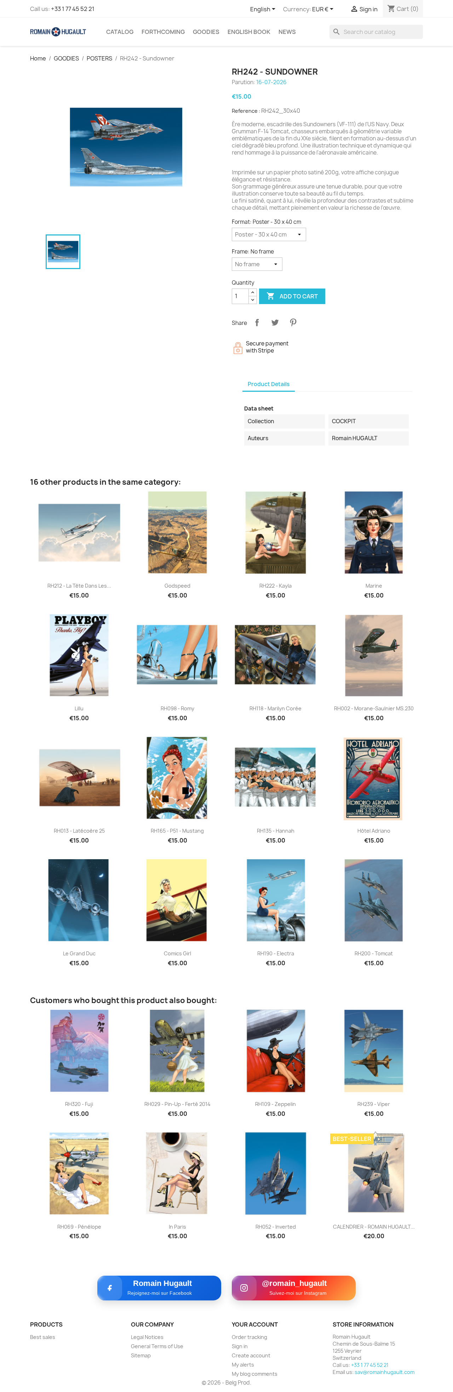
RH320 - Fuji (79, 1104)
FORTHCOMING (163, 32)
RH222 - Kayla (275, 585)
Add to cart (292, 296)
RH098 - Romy (177, 708)
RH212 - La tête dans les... (79, 585)
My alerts (243, 1364)
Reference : (246, 110)
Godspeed (177, 585)
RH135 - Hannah (275, 830)
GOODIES (206, 32)
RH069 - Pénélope (79, 1226)
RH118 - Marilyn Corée (276, 708)
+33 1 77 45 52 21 (72, 9)
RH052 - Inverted (276, 1226)
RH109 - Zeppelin (275, 1104)
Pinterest (293, 322)
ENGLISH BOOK (249, 32)
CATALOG (119, 32)
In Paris (177, 1226)
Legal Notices (147, 1337)
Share (257, 322)
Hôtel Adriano (373, 830)
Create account (251, 1355)
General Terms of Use (157, 1346)
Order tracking (249, 1337)
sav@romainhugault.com (384, 1372)
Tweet (275, 322)
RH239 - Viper (373, 1104)
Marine (374, 585)
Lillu (79, 708)
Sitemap (141, 1355)
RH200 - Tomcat (374, 953)
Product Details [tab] (268, 384)
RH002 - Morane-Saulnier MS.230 (374, 708)
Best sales (42, 1337)
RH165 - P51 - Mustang (177, 830)
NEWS (287, 32)
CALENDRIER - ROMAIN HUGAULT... (374, 1226)
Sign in (240, 1346)
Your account (255, 1324)
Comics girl (177, 953)
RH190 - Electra (275, 953)
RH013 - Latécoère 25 (79, 830)
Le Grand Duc (79, 953)
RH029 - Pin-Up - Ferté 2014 (177, 1104)
